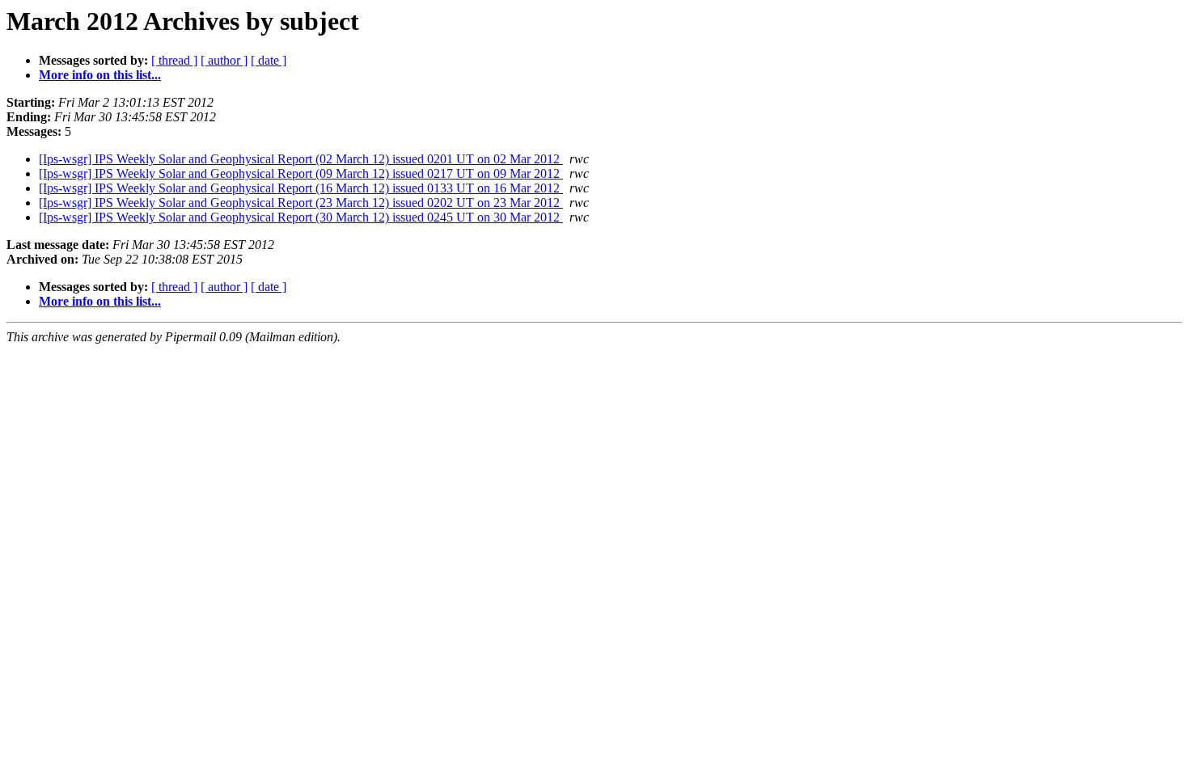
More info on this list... (100, 75)
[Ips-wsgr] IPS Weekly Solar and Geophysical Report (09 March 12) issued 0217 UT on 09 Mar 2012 (301, 173)
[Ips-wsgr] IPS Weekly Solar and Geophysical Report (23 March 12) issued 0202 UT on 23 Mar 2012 (301, 202)
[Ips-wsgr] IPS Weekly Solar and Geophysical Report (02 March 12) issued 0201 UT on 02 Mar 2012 (301, 159)
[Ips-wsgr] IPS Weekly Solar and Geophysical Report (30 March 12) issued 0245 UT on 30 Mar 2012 (301, 217)
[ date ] (268, 60)
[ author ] (224, 60)
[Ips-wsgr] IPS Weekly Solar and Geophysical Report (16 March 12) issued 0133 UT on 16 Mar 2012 (301, 188)
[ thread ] (174, 60)
